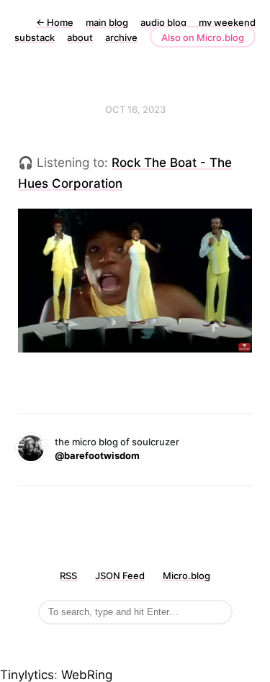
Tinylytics (27, 675)
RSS (68, 575)
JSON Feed (120, 575)
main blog (107, 22)
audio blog (163, 22)
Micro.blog (186, 575)
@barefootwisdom (97, 455)
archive (121, 37)
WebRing (86, 675)
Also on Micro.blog (202, 37)
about (80, 37)
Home (54, 22)
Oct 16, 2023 (135, 109)
